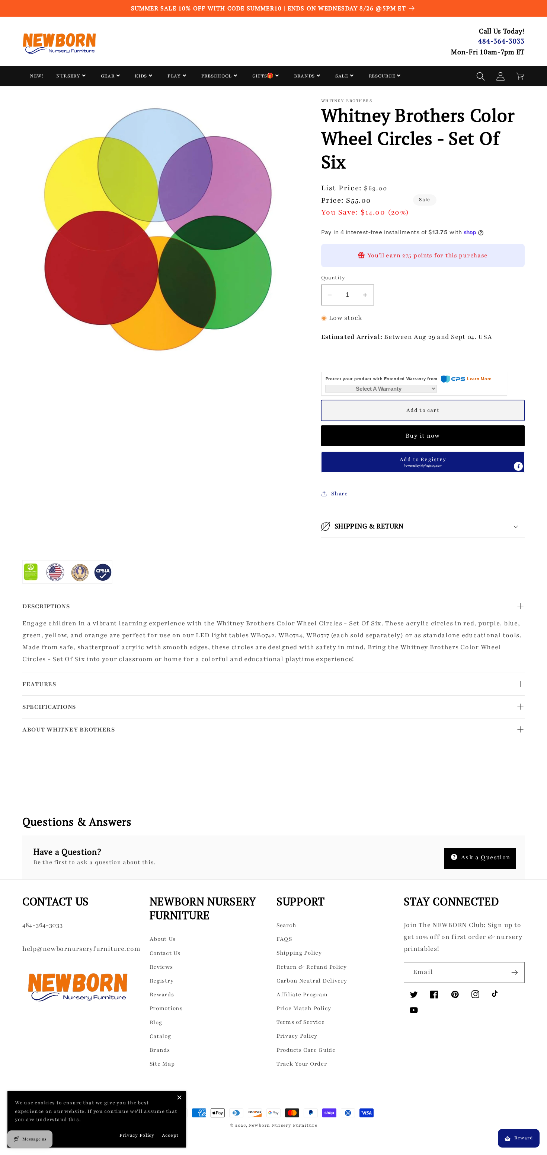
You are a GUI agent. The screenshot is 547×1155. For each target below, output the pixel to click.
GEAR (108, 76)
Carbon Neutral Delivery (311, 980)
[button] (481, 76)
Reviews (161, 967)
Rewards (162, 994)
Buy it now (423, 436)
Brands (160, 1050)
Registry (162, 980)
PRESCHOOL (216, 76)
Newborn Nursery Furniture (283, 1125)
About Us (163, 939)
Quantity (333, 277)
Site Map (162, 1063)
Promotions (166, 1008)
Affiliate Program (301, 994)
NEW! (36, 76)
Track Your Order (301, 1063)
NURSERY (68, 76)
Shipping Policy (299, 952)
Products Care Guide (306, 1050)
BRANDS (304, 76)
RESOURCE (382, 76)
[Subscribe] (514, 972)
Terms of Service (300, 1022)
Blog (156, 1022)
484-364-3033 (501, 41)
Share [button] (339, 493)
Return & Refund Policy (311, 967)
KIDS (141, 76)
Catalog (160, 1036)
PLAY (174, 76)
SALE (341, 76)
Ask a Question (484, 857)
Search (286, 925)
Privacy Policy (296, 1036)
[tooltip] (518, 466)
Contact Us (165, 953)
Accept (170, 1135)
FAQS (284, 939)
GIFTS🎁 (263, 76)
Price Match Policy (303, 1008)
